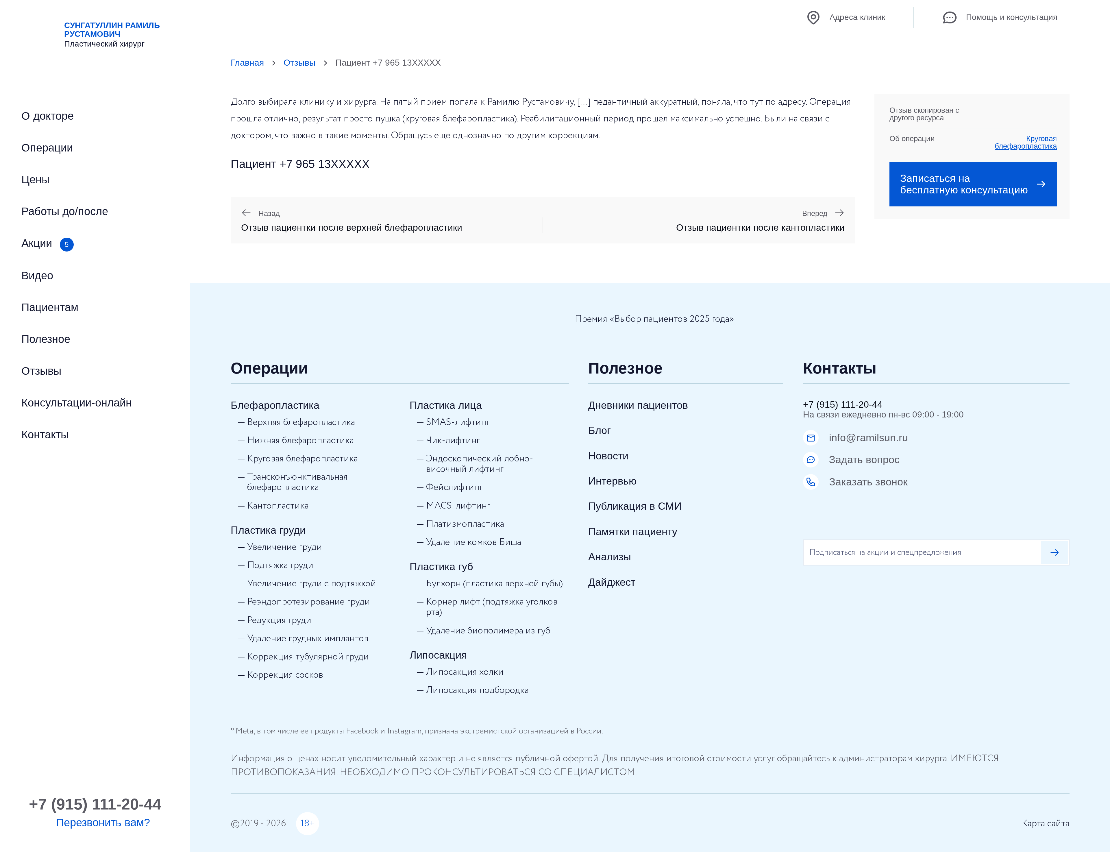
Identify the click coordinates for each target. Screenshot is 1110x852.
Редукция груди (279, 620)
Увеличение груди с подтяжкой (311, 584)
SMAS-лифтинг (458, 422)
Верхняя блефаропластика (301, 422)
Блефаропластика (275, 405)
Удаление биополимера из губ (488, 631)
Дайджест (611, 582)
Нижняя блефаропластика (300, 440)
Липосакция (438, 655)
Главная (247, 62)
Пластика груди (268, 530)
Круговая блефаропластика (1026, 142)
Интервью (612, 481)
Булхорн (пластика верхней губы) (494, 584)
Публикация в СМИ (635, 506)
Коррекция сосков (285, 675)
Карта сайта (1046, 824)
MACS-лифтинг (458, 506)
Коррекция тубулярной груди (308, 657)
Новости (608, 456)
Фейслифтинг (454, 487)
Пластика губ (441, 566)
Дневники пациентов (638, 405)
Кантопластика (278, 506)
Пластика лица (446, 405)
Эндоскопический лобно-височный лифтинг (479, 464)
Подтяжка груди (280, 565)
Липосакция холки (465, 672)
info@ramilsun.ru (868, 437)
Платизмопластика (465, 524)
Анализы (609, 557)
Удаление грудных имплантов (308, 638)
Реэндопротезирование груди (308, 602)
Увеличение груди (284, 547)
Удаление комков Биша (473, 542)
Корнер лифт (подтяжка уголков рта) (492, 607)
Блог (599, 430)
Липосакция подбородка (477, 690)
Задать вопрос (864, 459)
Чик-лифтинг (453, 440)
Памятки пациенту (632, 531)
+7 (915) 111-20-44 (843, 404)
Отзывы (300, 62)
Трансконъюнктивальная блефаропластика (297, 482)
